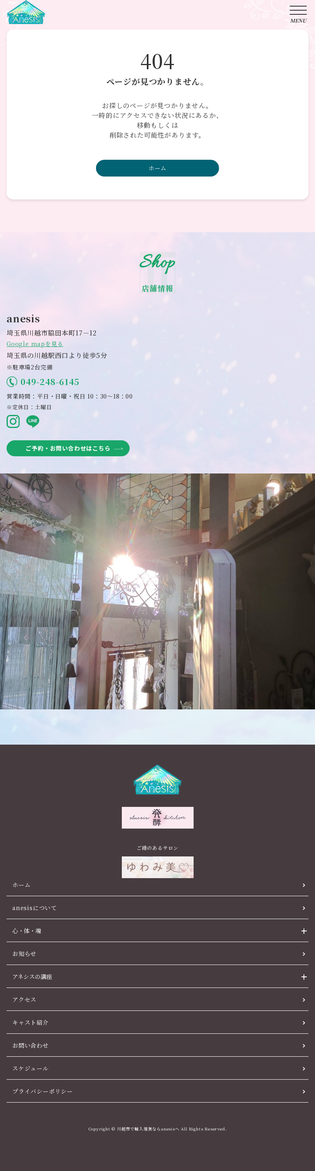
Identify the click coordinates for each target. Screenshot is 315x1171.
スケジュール (30, 1068)
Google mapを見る (35, 344)
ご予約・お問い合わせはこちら (67, 448)
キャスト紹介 (30, 1022)
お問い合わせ (30, 1045)
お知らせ (24, 953)
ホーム (157, 168)
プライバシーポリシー (42, 1091)
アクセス (24, 999)
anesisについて (34, 908)
